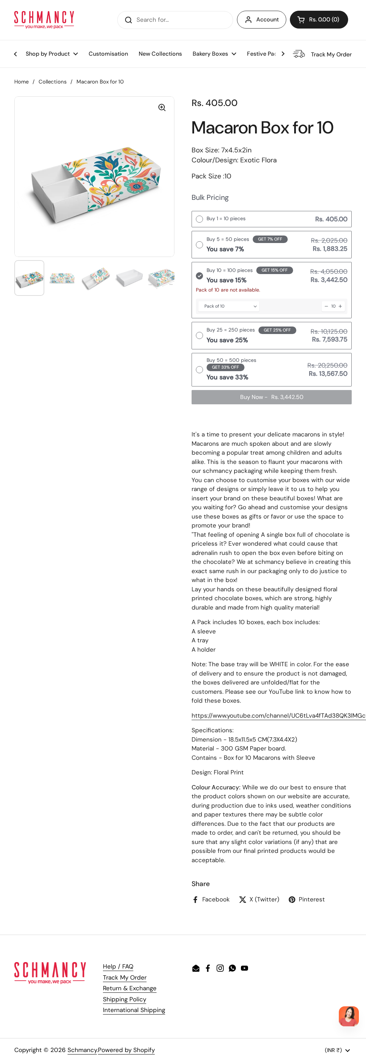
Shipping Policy (124, 999)
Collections (52, 81)
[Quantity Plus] (340, 306)
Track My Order (125, 977)
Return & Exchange (130, 988)
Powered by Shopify (126, 1050)
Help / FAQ (118, 966)
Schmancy (82, 1050)
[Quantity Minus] (326, 306)
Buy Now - (271, 397)
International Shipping (134, 1010)
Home (21, 81)
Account (267, 19)
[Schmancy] (44, 20)
